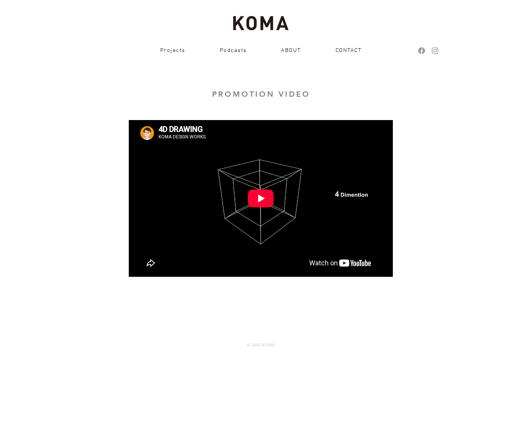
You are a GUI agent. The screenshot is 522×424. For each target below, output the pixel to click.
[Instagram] (435, 50)
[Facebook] (421, 50)
